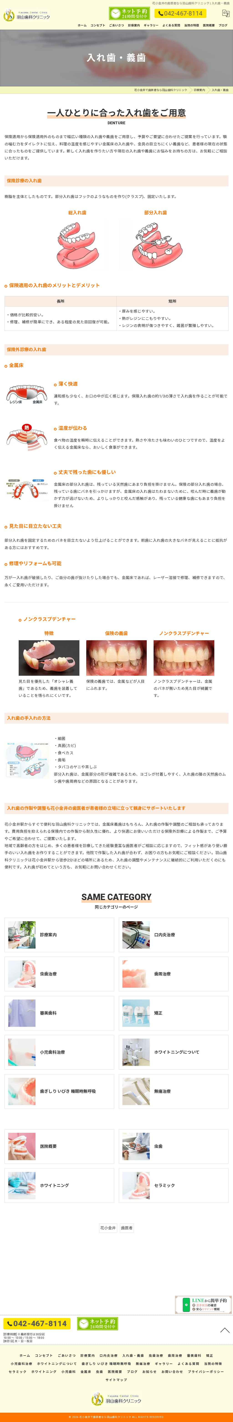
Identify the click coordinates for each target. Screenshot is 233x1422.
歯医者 (127, 1228)
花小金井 (108, 1228)
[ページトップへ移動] (225, 1329)
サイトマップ (116, 1380)
